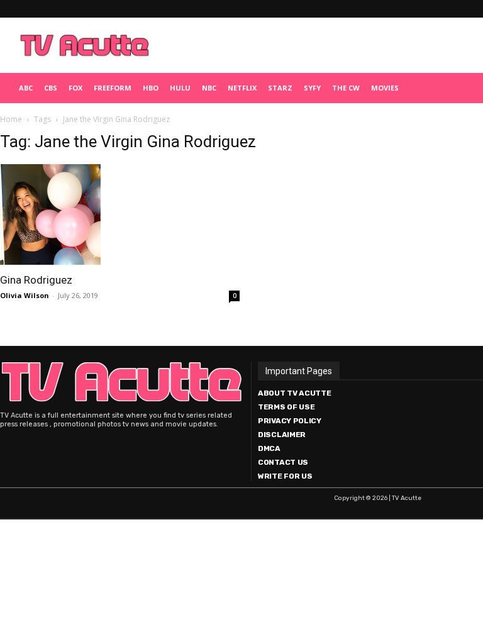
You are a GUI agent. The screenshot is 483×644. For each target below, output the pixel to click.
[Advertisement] (317, 45)
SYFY (312, 87)
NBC (209, 87)
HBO (150, 87)
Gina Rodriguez (36, 280)
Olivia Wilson (24, 295)
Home (11, 119)
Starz (280, 87)
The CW (346, 87)
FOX (75, 87)
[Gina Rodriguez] (120, 214)
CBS (50, 87)
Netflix (242, 87)
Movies (385, 87)
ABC (26, 87)
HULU (180, 87)
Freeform (112, 87)
